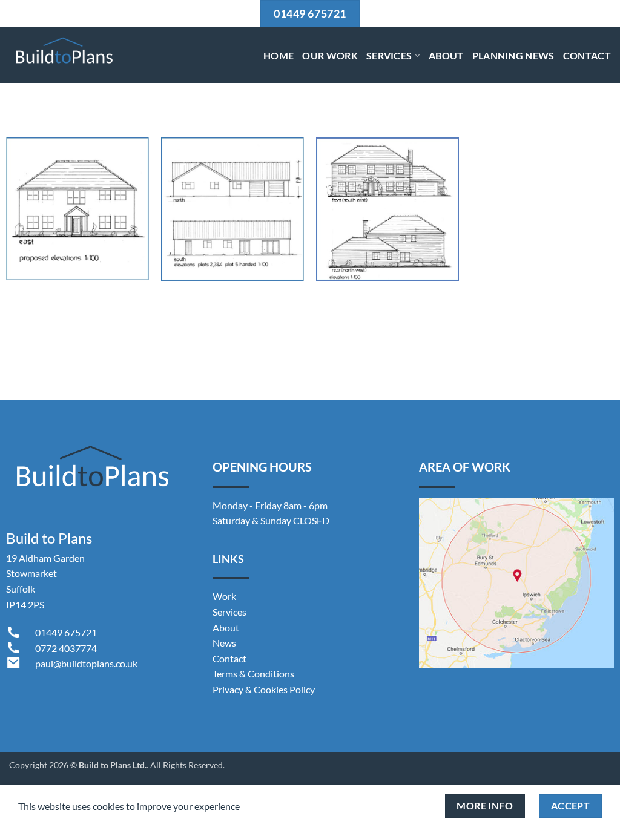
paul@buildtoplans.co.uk (86, 663)
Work (224, 596)
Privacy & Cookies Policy (264, 689)
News (224, 642)
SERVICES (389, 55)
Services (229, 612)
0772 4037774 (66, 648)
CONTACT (587, 55)
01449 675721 (66, 632)
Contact (229, 658)
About (226, 627)
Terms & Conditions (253, 673)
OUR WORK (330, 55)
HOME (278, 55)
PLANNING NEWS (513, 55)
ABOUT (446, 55)
